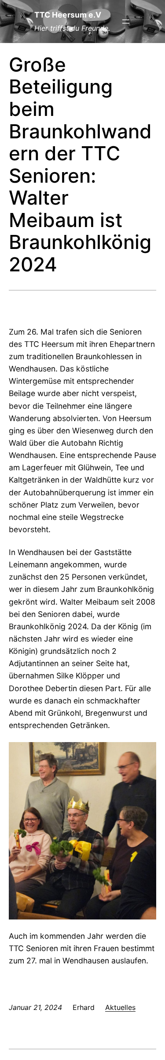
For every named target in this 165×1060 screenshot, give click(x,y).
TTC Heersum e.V (67, 14)
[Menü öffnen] (126, 21)
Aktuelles (120, 1007)
